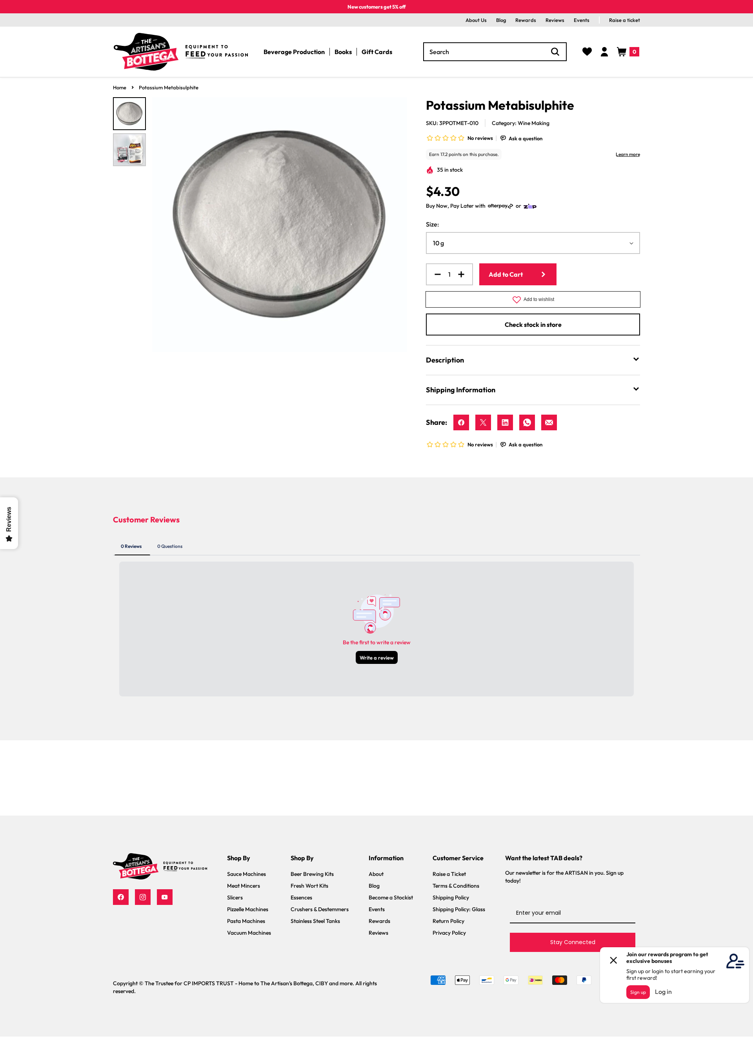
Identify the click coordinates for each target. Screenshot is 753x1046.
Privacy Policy (449, 932)
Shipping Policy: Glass (459, 909)
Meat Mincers (243, 885)
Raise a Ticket (449, 873)
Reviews (555, 20)
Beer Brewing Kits (312, 873)
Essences (301, 897)
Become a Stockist (391, 897)
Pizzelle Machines (247, 909)
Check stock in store (533, 324)
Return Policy (448, 921)
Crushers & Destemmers (320, 909)
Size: (432, 224)
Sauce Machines (246, 873)
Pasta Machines (246, 921)
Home (119, 87)
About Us (476, 20)
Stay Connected (572, 942)
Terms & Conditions (456, 885)
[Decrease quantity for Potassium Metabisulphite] (434, 274)
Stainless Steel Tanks (315, 921)
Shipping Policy (451, 897)
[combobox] (495, 51)
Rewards (525, 20)
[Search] (555, 51)
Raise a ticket (624, 20)
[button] (628, 51)
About (376, 873)
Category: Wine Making (520, 123)
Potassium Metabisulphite (168, 87)
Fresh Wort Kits (309, 885)
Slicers (235, 897)
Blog (501, 20)
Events (581, 20)
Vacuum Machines (249, 932)
